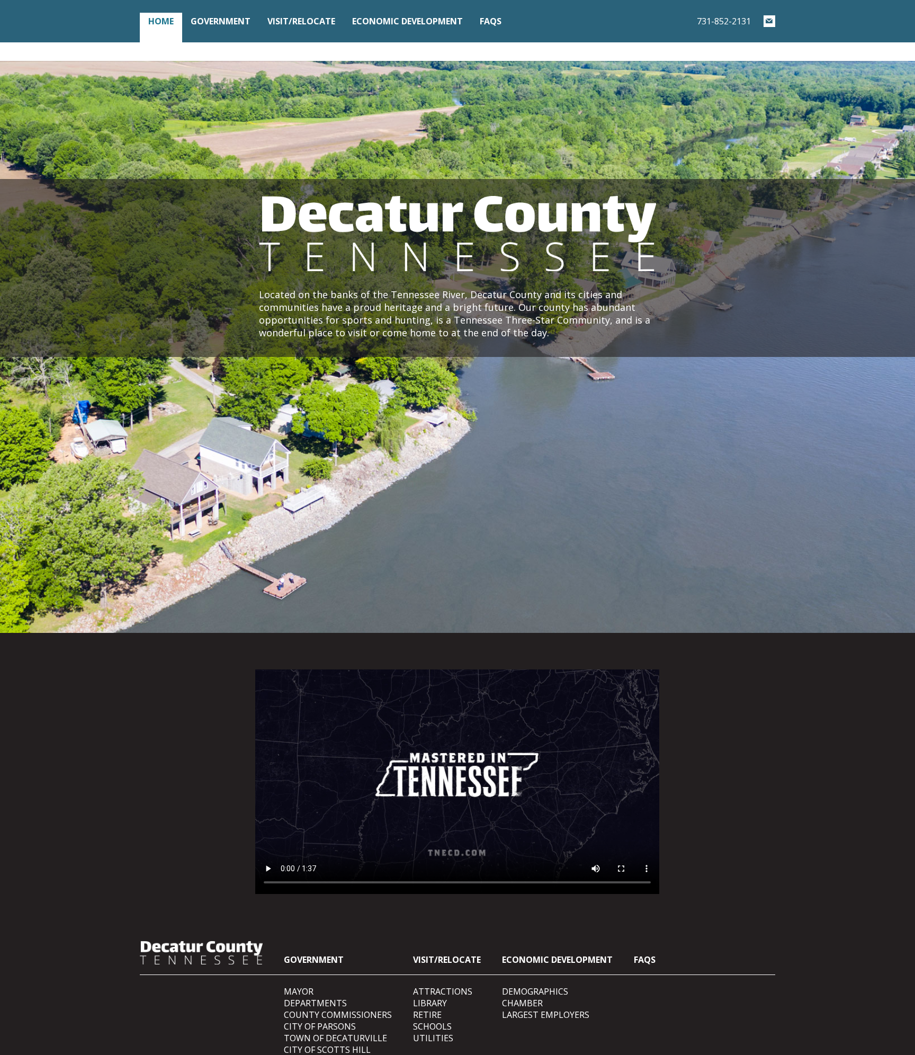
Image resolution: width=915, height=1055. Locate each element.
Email (769, 21)
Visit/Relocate (301, 21)
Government (220, 21)
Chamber (522, 1003)
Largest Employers (545, 1015)
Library (430, 1003)
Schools (432, 1026)
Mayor (298, 991)
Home (161, 21)
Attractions (442, 991)
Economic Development (407, 21)
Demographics (535, 991)
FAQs (490, 21)
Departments (315, 1003)
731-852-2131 (724, 21)
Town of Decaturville (335, 1038)
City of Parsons (320, 1026)
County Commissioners (338, 1015)
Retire (427, 1015)
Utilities (433, 1038)
